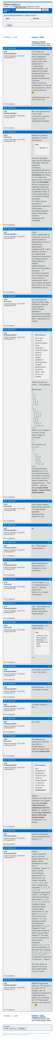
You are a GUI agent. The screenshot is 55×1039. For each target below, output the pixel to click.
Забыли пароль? (31, 15)
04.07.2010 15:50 (10, 108)
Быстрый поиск (21, 7)
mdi (5, 52)
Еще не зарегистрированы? (14, 15)
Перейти (7, 1026)
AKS (5, 135)
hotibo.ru (15, 4)
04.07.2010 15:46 (10, 48)
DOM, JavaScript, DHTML (39, 1016)
